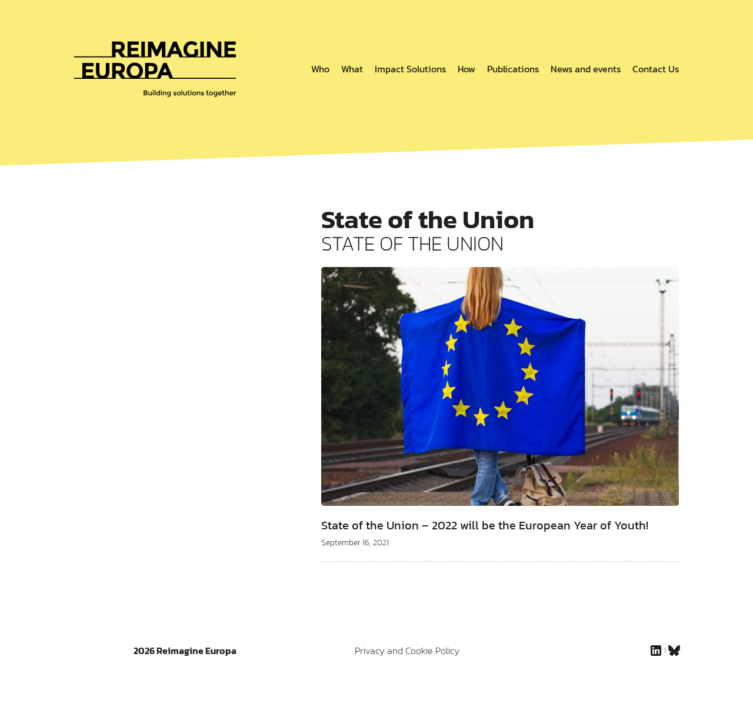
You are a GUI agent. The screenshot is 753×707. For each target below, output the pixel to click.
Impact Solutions (410, 69)
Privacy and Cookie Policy (407, 650)
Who (320, 69)
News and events (586, 69)
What (352, 69)
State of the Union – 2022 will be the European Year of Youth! (484, 525)
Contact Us (655, 69)
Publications (513, 69)
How (466, 69)
